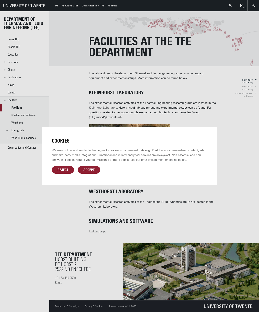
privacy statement (152, 159)
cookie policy (177, 159)
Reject (62, 170)
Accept (89, 170)
